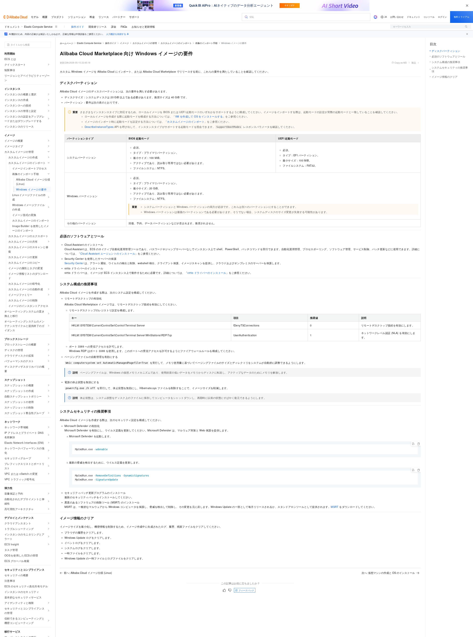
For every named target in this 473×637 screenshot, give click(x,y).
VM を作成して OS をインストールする (199, 116)
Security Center (74, 263)
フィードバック (246, 590)
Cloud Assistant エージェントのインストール (107, 253)
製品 (413, 62)
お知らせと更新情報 (143, 26)
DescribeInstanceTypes (99, 127)
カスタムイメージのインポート (176, 43)
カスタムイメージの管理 (144, 43)
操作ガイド (77, 26)
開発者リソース (98, 26)
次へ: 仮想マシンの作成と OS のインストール (388, 573)
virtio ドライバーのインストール (206, 273)
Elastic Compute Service (38, 26)
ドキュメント (12, 26)
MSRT (334, 507)
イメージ (124, 43)
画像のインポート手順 (206, 43)
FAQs (124, 26)
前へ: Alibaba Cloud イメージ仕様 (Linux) (88, 573)
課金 (113, 26)
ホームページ (66, 43)
